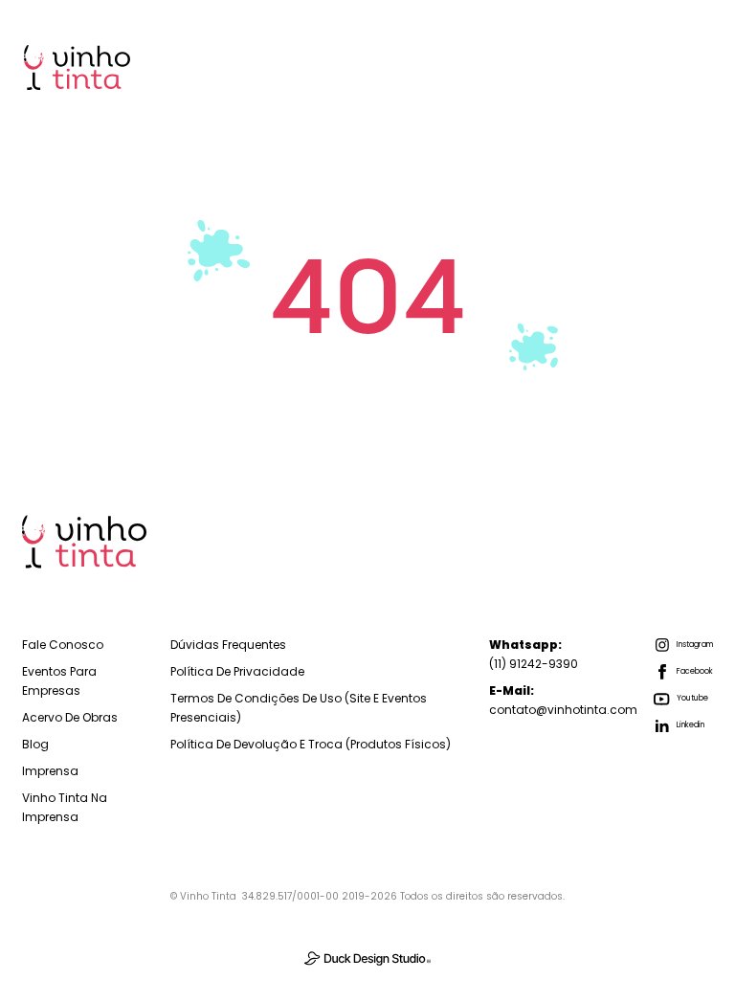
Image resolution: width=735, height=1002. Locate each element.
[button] (684, 67)
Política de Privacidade (237, 671)
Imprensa (50, 771)
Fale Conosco (62, 644)
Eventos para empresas (59, 681)
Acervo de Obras (70, 717)
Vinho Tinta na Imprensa (64, 807)
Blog (35, 744)
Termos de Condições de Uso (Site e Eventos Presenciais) (298, 707)
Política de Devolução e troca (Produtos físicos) (310, 744)
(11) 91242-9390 (533, 654)
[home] (77, 67)
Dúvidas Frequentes (228, 644)
